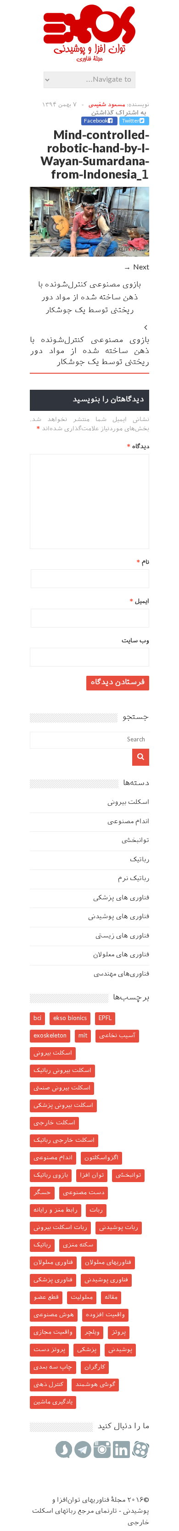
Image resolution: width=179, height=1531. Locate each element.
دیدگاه (138, 447)
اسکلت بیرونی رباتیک (62, 1071)
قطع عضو (46, 1297)
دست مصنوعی (83, 1193)
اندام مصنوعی (128, 822)
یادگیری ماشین (53, 1402)
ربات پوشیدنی (118, 1228)
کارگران (94, 1367)
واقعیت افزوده (105, 1315)
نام (143, 562)
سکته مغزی (78, 1245)
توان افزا (92, 1175)
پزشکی (86, 1350)
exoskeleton (50, 1036)
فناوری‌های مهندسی (121, 974)
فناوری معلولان (53, 1263)
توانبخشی (135, 840)
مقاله (111, 1297)
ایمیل (139, 602)
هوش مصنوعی (54, 1315)
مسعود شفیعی (107, 105)
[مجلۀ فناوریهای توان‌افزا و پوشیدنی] (89, 59)
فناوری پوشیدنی (106, 1280)
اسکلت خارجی (54, 1123)
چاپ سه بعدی (53, 1367)
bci (37, 1018)
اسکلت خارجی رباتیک (64, 1140)
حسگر (42, 1193)
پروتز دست (49, 1350)
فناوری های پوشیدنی (118, 917)
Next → (136, 268)
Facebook (96, 121)
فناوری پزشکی (53, 1280)
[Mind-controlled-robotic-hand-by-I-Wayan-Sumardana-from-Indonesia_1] (89, 255)
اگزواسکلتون (101, 1158)
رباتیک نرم (133, 879)
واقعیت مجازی (53, 1332)
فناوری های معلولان (121, 955)
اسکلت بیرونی (128, 802)
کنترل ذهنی (48, 1385)
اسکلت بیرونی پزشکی (63, 1106)
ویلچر (92, 1332)
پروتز (119, 1332)
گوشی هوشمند (95, 1385)
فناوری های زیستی (122, 936)
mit (82, 1036)
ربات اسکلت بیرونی (60, 1228)
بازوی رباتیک (51, 1175)
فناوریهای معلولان (108, 1263)
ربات (96, 1210)
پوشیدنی (120, 1350)
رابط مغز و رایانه (56, 1210)
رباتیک (139, 860)
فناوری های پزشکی (121, 898)
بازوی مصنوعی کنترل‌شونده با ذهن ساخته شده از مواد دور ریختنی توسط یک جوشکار (89, 298)
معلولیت (82, 1297)
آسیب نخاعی (117, 1036)
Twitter (131, 121)
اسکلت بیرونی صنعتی (62, 1088)
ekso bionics (70, 1018)
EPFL (105, 1018)
